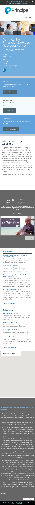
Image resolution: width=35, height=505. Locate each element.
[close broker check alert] (32, 1)
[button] (28, 17)
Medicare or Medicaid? (11, 266)
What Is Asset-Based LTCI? (12, 289)
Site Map (3, 493)
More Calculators (9, 347)
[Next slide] (33, 30)
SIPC (9, 470)
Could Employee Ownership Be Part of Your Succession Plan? (16, 275)
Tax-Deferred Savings (10, 313)
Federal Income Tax (10, 322)
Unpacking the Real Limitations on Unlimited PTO (15, 255)
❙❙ (19, 33)
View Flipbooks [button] (10, 129)
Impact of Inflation (9, 337)
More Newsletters (10, 303)
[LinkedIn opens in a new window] (4, 70)
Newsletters (8, 252)
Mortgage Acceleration (11, 330)
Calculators (8, 310)
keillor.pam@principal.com (12, 66)
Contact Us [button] (9, 110)
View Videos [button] (9, 92)
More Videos (17, 213)
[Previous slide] (2, 30)
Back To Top (28, 499)
